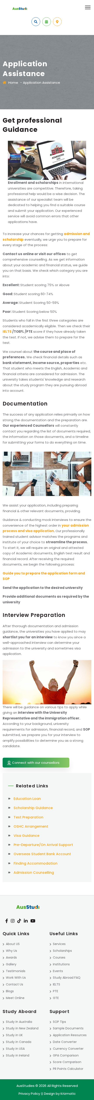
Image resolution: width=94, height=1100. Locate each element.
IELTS (7, 331)
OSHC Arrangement (31, 826)
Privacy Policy (29, 1093)
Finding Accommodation (35, 863)
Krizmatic (68, 1093)
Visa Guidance (26, 835)
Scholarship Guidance (33, 807)
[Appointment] (46, 21)
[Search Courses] (35, 21)
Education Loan (27, 798)
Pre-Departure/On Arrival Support (43, 844)
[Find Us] (57, 21)
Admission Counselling (34, 872)
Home (13, 82)
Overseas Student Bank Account (42, 853)
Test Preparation (28, 817)
